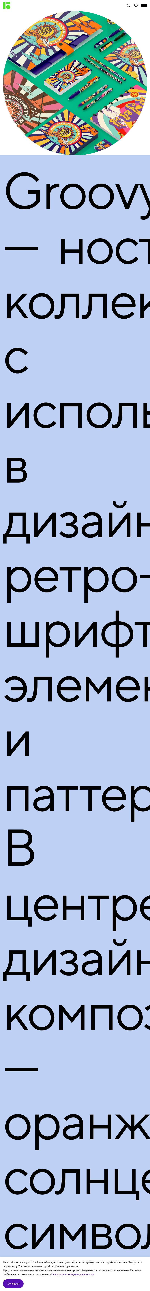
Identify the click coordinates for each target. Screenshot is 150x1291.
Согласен (13, 1283)
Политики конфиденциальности (72, 1274)
